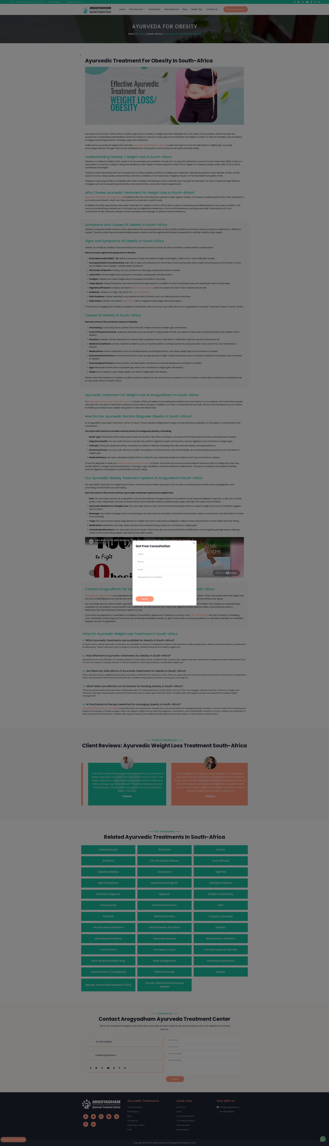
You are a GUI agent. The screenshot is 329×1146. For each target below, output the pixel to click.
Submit (144, 598)
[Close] (194, 543)
